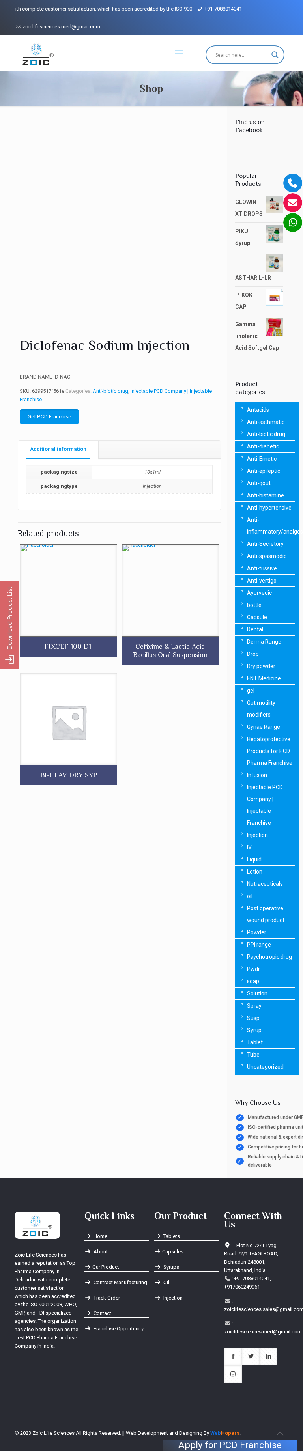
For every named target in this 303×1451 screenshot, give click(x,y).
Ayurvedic (259, 593)
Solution (257, 993)
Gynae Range (263, 727)
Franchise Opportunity (118, 1328)
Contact (101, 1313)
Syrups (170, 1267)
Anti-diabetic (263, 446)
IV (249, 847)
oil (249, 896)
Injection (257, 835)
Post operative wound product (265, 914)
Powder (256, 932)
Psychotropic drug (269, 957)
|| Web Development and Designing (161, 1433)
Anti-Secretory (265, 544)
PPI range (259, 944)
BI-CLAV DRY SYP (68, 775)
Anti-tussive (262, 568)
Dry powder (261, 666)
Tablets (171, 1236)
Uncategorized (265, 1067)
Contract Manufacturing (119, 1282)
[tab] (58, 449)
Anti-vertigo (262, 580)
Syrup (254, 1030)
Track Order (106, 1298)
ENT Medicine (264, 678)
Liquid (254, 859)
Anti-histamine (265, 495)
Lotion (254, 871)
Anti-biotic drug (110, 391)
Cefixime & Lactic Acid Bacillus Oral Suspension (170, 650)
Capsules (172, 1252)
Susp (253, 1018)
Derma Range (264, 642)
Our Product (105, 1267)
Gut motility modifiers (261, 709)
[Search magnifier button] (275, 54)
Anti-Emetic (262, 459)
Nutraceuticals (265, 884)
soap (253, 981)
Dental (255, 629)
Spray (254, 1006)
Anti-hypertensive (269, 507)
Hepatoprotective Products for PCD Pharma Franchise (269, 751)
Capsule (257, 617)
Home (99, 1236)
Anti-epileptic (263, 471)
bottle (254, 605)
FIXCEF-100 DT (69, 646)
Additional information (58, 449)
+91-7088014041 (223, 9)
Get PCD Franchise (49, 417)
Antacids (258, 410)
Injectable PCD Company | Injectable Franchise (265, 805)
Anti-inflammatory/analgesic (271, 526)
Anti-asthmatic (265, 422)
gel (250, 690)
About (100, 1252)
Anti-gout (259, 483)
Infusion (257, 775)
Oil (165, 1282)
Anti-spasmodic (266, 556)
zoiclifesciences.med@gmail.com (61, 27)
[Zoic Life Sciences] (38, 53)
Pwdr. (254, 969)
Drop (253, 654)
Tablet (255, 1042)
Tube (253, 1054)
